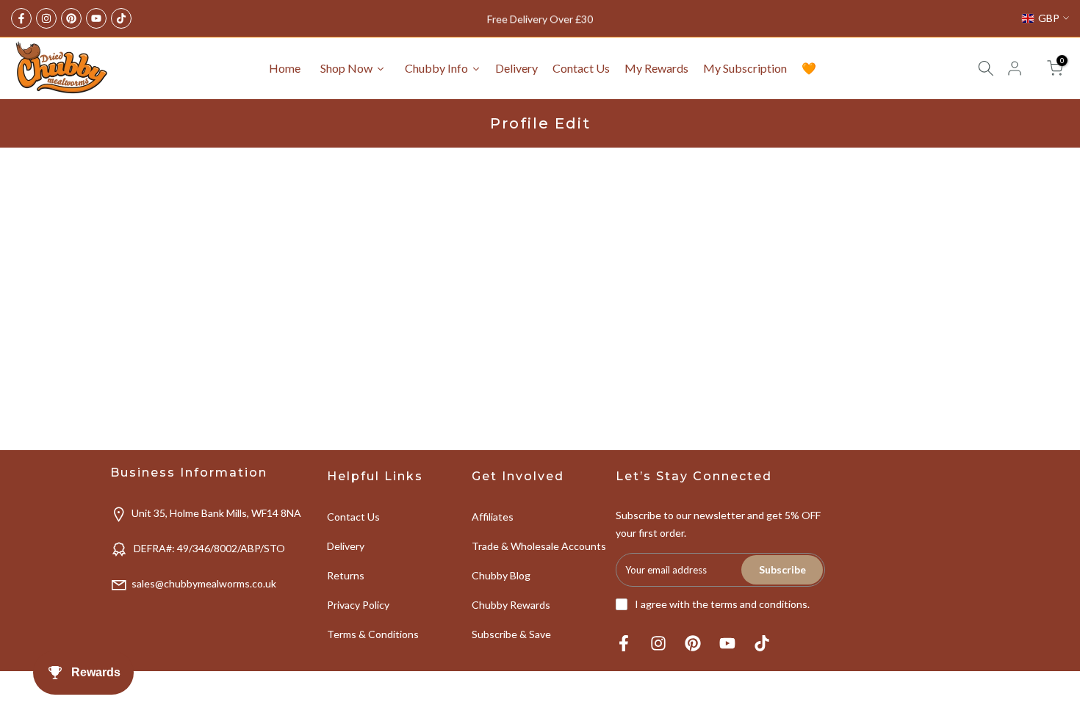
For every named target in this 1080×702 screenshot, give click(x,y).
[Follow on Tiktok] (121, 18)
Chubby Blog (501, 575)
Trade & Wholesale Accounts (539, 546)
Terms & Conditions (373, 634)
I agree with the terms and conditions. (722, 604)
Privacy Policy (358, 604)
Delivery (345, 546)
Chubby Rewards (511, 604)
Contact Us (353, 516)
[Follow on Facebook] (21, 18)
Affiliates (493, 516)
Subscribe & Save (511, 634)
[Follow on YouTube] (96, 18)
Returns (345, 575)
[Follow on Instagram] (46, 18)
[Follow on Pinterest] (71, 18)
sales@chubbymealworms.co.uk (204, 583)
